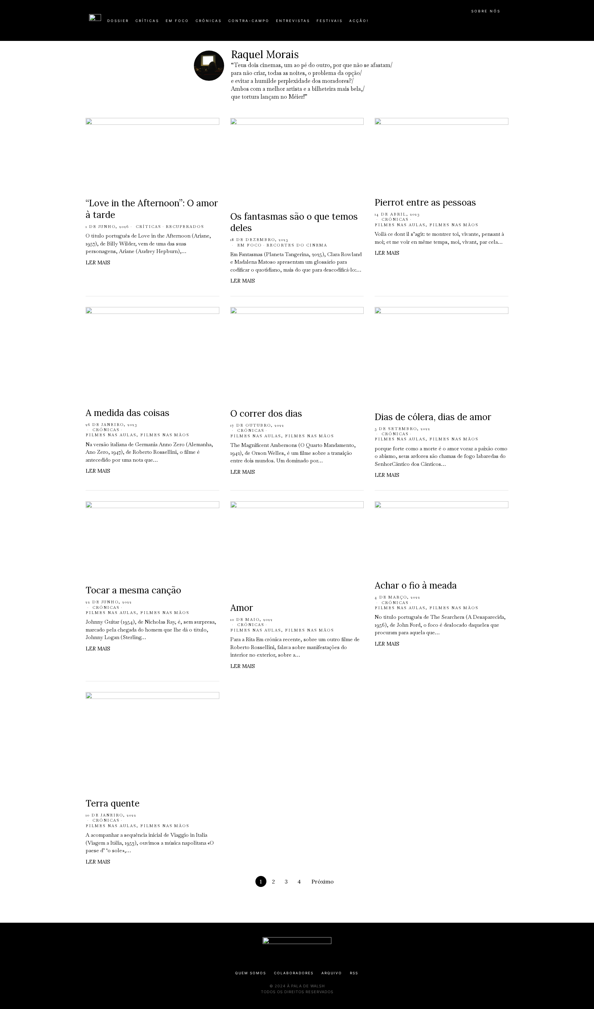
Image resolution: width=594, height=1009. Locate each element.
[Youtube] (482, 23)
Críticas (148, 226)
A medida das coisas (127, 412)
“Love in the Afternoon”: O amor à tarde (152, 208)
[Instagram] (460, 23)
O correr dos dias (267, 413)
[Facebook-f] (438, 23)
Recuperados (185, 226)
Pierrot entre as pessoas (425, 202)
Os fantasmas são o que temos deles (294, 222)
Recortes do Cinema (296, 245)
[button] (501, 24)
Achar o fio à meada (416, 585)
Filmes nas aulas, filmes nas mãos (426, 224)
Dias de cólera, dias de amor (433, 417)
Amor (241, 607)
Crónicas (395, 219)
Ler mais (98, 262)
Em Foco (249, 245)
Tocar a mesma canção (133, 590)
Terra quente (113, 803)
